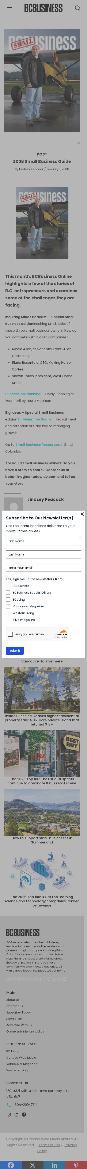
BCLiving (19, 599)
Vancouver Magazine (28, 606)
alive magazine (24, 620)
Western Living (23, 613)
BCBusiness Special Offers (32, 593)
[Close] (82, 514)
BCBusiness (21, 586)
